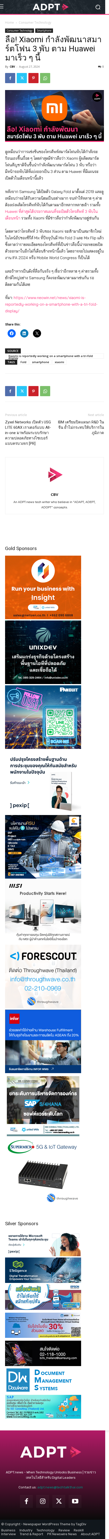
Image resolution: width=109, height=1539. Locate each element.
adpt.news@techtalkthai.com (60, 1487)
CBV (12, 66)
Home (9, 22)
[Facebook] (10, 78)
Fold (23, 362)
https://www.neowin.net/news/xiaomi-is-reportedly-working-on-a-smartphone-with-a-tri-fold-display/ (51, 304)
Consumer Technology (35, 22)
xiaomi (59, 362)
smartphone (40, 362)
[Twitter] (22, 78)
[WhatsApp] (45, 78)
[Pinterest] (33, 78)
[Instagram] (42, 1501)
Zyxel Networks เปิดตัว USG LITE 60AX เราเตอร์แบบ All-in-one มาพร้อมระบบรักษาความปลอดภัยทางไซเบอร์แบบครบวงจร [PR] (28, 433)
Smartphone (44, 30)
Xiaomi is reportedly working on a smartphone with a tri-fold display (50, 356)
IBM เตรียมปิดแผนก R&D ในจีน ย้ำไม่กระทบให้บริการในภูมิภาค (81, 427)
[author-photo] (54, 487)
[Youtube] (75, 1501)
